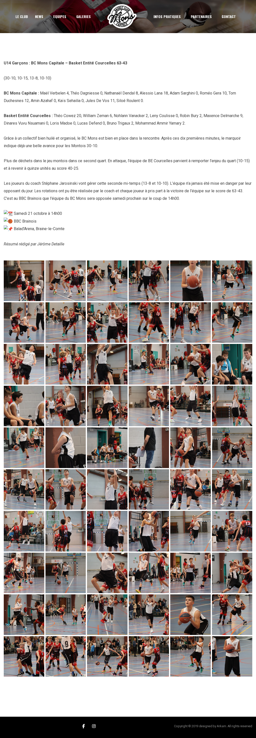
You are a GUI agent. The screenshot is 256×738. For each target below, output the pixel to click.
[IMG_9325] (66, 489)
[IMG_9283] (66, 322)
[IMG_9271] (107, 280)
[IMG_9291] (24, 364)
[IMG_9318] (107, 447)
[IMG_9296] (149, 364)
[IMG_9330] (232, 489)
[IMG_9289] (232, 322)
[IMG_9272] (149, 280)
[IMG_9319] (149, 447)
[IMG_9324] (24, 489)
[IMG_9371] (66, 656)
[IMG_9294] (107, 364)
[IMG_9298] (232, 364)
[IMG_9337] (149, 531)
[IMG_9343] (24, 573)
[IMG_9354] (232, 573)
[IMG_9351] (190, 573)
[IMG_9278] (232, 280)
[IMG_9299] (24, 406)
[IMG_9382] (232, 656)
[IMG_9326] (107, 489)
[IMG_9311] (232, 406)
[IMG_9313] (24, 447)
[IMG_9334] (66, 531)
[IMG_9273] (190, 280)
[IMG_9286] (149, 322)
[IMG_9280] (24, 322)
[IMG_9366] (149, 614)
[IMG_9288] (190, 322)
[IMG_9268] (24, 280)
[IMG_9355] (24, 614)
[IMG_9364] (107, 614)
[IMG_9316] (66, 447)
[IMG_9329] (190, 489)
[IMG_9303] (107, 406)
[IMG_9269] (66, 280)
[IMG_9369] (24, 656)
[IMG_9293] (66, 364)
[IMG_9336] (107, 531)
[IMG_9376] (190, 656)
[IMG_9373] (107, 656)
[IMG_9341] (190, 531)
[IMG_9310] (190, 406)
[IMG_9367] (190, 614)
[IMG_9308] (149, 406)
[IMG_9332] (24, 531)
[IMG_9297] (190, 364)
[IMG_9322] (232, 447)
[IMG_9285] (107, 322)
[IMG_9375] (149, 656)
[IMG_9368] (232, 614)
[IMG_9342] (232, 531)
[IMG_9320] (190, 447)
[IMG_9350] (149, 573)
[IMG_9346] (66, 573)
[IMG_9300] (66, 406)
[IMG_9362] (66, 614)
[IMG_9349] (107, 573)
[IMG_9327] (149, 489)
